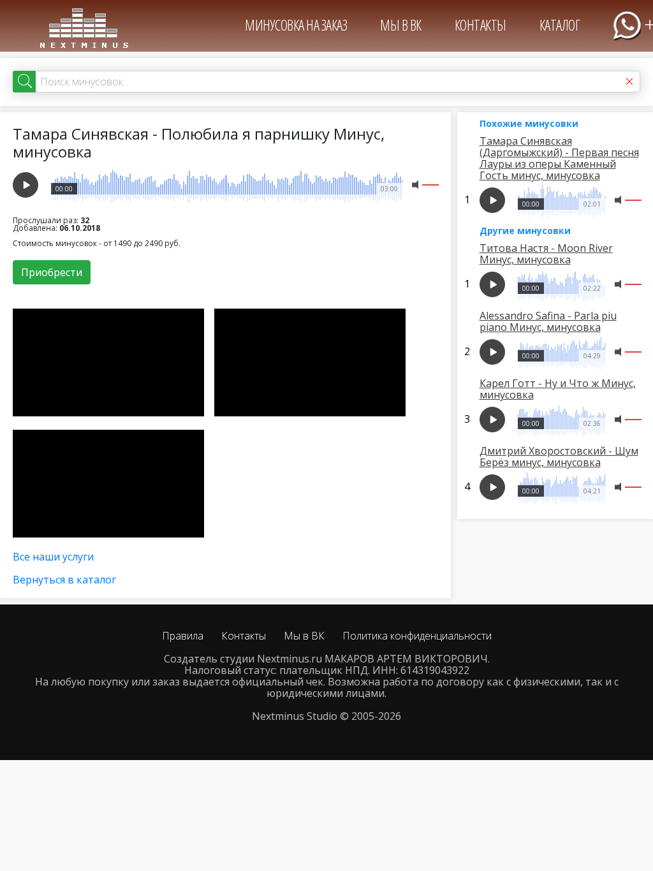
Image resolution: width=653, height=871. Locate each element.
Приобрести (51, 272)
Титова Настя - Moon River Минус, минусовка (546, 253)
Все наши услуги (53, 557)
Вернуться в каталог (64, 580)
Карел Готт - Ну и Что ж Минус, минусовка (558, 388)
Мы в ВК (401, 25)
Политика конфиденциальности (417, 636)
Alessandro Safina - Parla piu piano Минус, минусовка (548, 321)
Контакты (480, 25)
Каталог (559, 25)
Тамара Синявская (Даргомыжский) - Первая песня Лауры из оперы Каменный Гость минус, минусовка (559, 158)
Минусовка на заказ (296, 25)
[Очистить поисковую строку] (629, 81)
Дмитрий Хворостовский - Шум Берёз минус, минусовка (559, 456)
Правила (182, 636)
